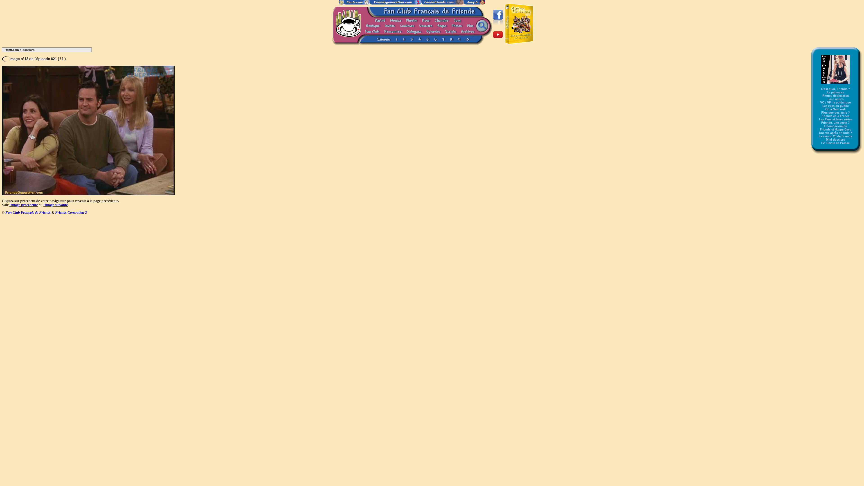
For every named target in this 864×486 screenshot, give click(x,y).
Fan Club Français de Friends (28, 212)
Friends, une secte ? (835, 122)
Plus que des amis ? (835, 112)
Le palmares (835, 92)
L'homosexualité (835, 126)
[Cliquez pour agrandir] (88, 194)
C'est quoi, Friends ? (835, 89)
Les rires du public (835, 106)
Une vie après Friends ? (835, 133)
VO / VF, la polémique (835, 102)
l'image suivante (55, 205)
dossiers (28, 50)
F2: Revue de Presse (835, 143)
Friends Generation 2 (71, 212)
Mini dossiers (835, 139)
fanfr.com (12, 50)
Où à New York (835, 109)
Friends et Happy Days (835, 129)
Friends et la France (835, 116)
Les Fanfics (836, 99)
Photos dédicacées (835, 95)
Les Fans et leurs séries (835, 119)
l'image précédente (23, 205)
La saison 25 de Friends (835, 136)
